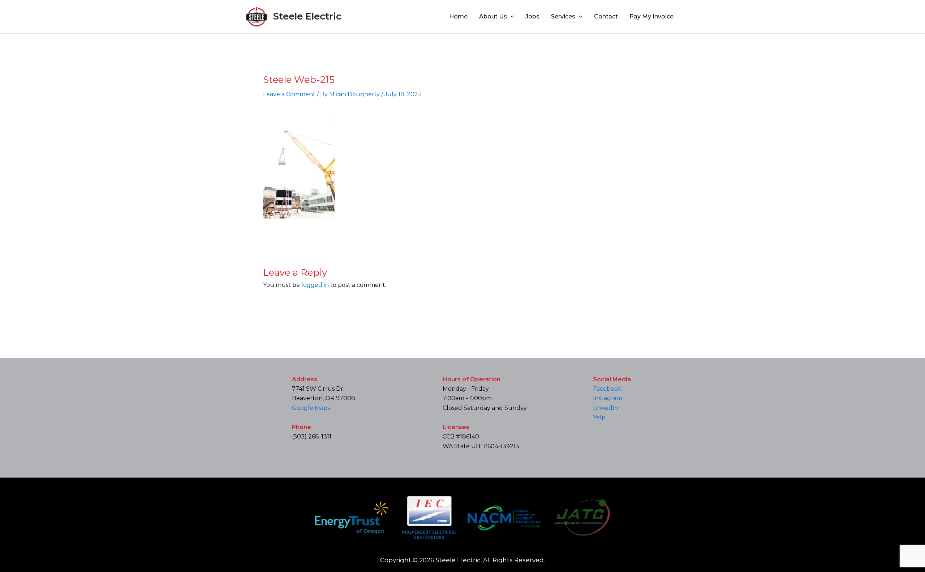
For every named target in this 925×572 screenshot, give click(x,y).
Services (563, 16)
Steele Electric (307, 16)
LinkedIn (605, 407)
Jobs (532, 16)
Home (458, 16)
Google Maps (311, 407)
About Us (493, 16)
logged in (315, 284)
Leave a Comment (289, 94)
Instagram (607, 398)
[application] (510, 16)
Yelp (599, 417)
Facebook (607, 388)
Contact (606, 16)
